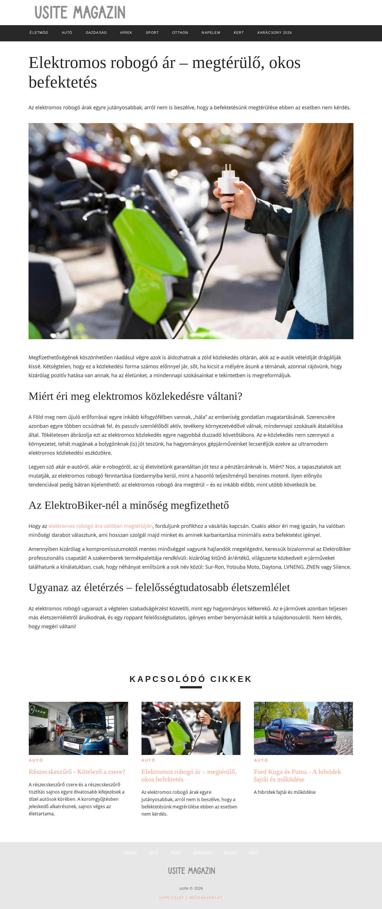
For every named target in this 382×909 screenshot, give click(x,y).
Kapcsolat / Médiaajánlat (191, 897)
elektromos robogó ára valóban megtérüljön (100, 526)
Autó (36, 760)
